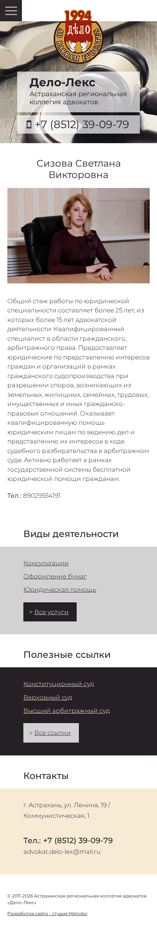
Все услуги (51, 612)
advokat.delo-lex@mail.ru (61, 851)
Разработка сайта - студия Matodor (47, 913)
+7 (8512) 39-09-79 (82, 124)
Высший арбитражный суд (66, 710)
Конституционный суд (58, 684)
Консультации (46, 563)
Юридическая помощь (59, 589)
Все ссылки (52, 732)
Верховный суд (47, 697)
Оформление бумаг (55, 576)
